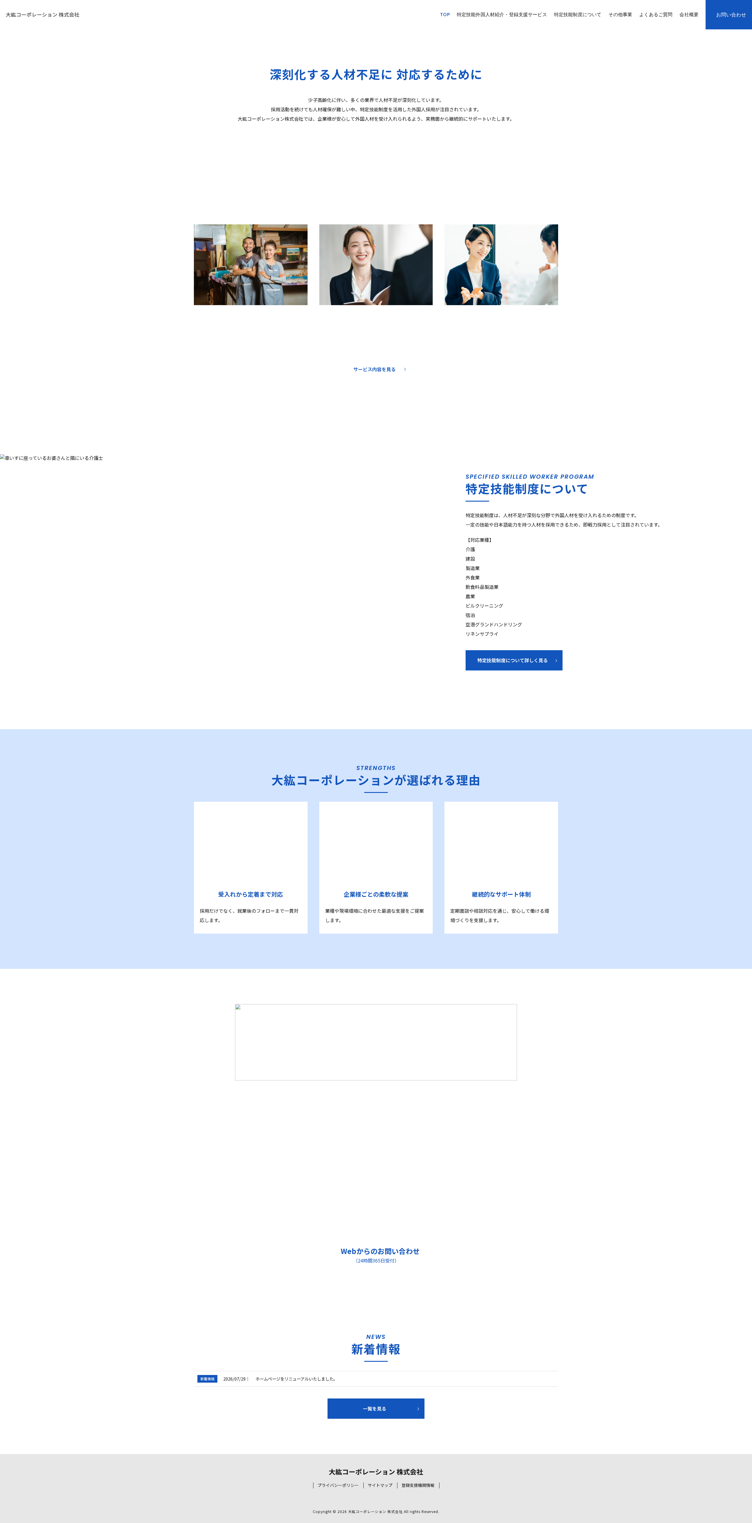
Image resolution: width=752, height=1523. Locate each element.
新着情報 (207, 1378)
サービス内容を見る (374, 369)
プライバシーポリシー (338, 1485)
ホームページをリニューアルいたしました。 (297, 1379)
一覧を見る (374, 1408)
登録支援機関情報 (418, 1485)
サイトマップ (380, 1485)
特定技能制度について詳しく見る (512, 660)
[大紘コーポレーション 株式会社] (42, 14)
